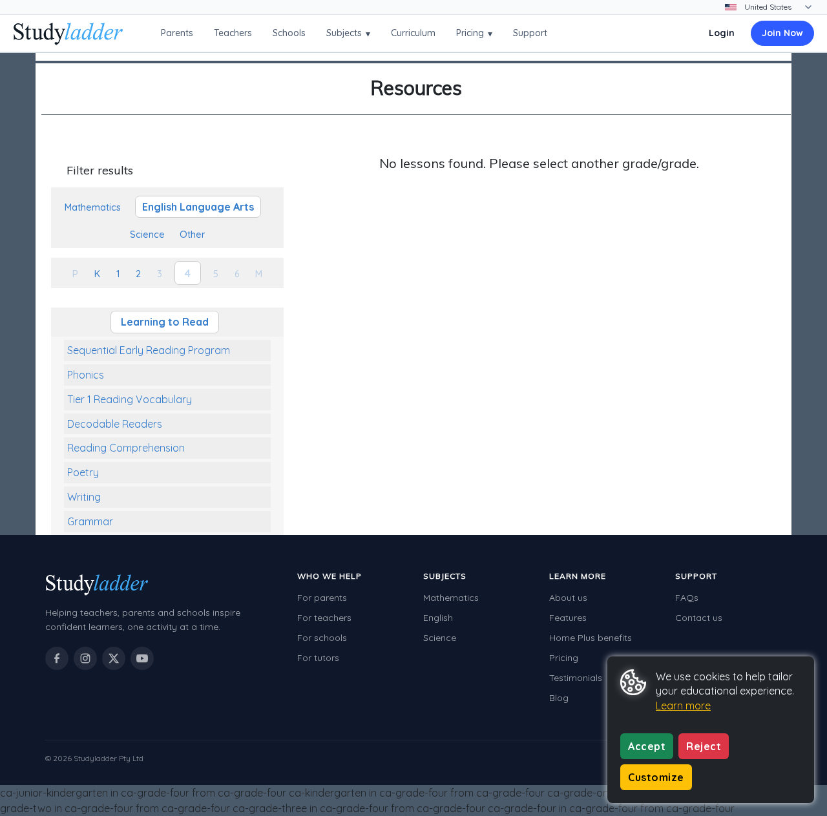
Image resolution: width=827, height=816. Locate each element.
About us (568, 597)
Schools (289, 33)
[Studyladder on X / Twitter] (113, 658)
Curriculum (413, 33)
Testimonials (575, 678)
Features (568, 617)
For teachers (324, 617)
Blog (559, 698)
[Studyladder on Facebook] (56, 658)
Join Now (782, 33)
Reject (703, 746)
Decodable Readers (114, 423)
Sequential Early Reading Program (148, 350)
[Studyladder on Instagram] (85, 658)
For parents (322, 597)
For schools (322, 637)
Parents (177, 33)
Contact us (698, 617)
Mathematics (451, 597)
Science (439, 637)
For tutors (318, 658)
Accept (646, 746)
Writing (84, 496)
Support (530, 33)
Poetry (83, 472)
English (438, 617)
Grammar (90, 521)
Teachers (233, 33)
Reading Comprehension (126, 447)
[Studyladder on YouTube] (142, 658)
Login (722, 33)
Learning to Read (165, 321)
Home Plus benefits (590, 637)
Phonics (85, 374)
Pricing (474, 33)
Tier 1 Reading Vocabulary (129, 399)
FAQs (686, 597)
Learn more (683, 705)
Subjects (348, 33)
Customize (656, 777)
